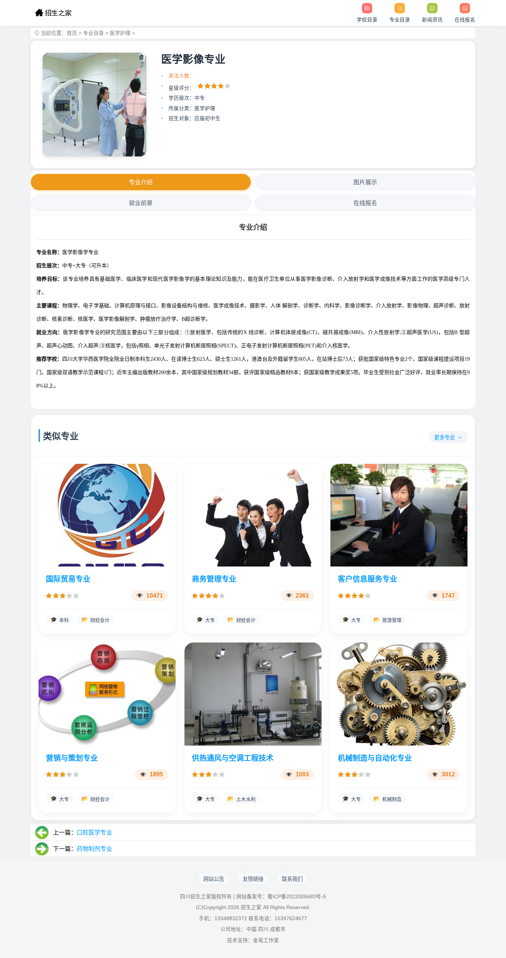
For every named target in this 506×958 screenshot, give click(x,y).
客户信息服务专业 (367, 579)
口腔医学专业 (94, 832)
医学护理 (120, 33)
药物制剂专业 (94, 849)
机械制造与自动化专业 (375, 758)
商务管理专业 (214, 579)
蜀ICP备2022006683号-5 (296, 896)
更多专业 (444, 437)
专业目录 (93, 33)
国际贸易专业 (68, 579)
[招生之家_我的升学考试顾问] (53, 13)
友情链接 (253, 879)
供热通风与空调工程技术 (232, 758)
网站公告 (213, 879)
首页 (72, 33)
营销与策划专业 (72, 758)
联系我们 (292, 879)
